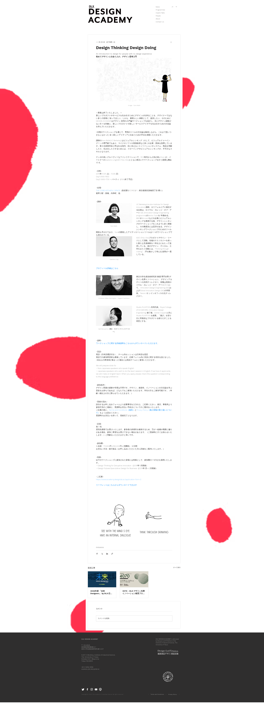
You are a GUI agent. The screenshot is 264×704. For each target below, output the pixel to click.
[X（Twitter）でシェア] (102, 554)
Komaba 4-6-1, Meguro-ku (90, 659)
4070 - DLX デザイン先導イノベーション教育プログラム (133, 592)
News (158, 7)
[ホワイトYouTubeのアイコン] (96, 689)
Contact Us (160, 22)
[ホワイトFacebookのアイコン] (87, 689)
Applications (100, 547)
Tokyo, (96, 657)
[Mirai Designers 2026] (102, 579)
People (158, 16)
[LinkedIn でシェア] (107, 554)
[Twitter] (83, 689)
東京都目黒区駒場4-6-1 (88, 647)
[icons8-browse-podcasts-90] (100, 689)
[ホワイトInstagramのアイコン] (91, 689)
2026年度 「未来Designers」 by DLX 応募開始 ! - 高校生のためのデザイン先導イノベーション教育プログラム (101, 592)
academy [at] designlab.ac (90, 669)
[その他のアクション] (171, 42)
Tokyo (83, 661)
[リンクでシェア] (112, 554)
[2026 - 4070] (134, 579)
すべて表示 (176, 567)
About (158, 19)
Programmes (160, 10)
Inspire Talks (160, 13)
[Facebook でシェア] (97, 554)
